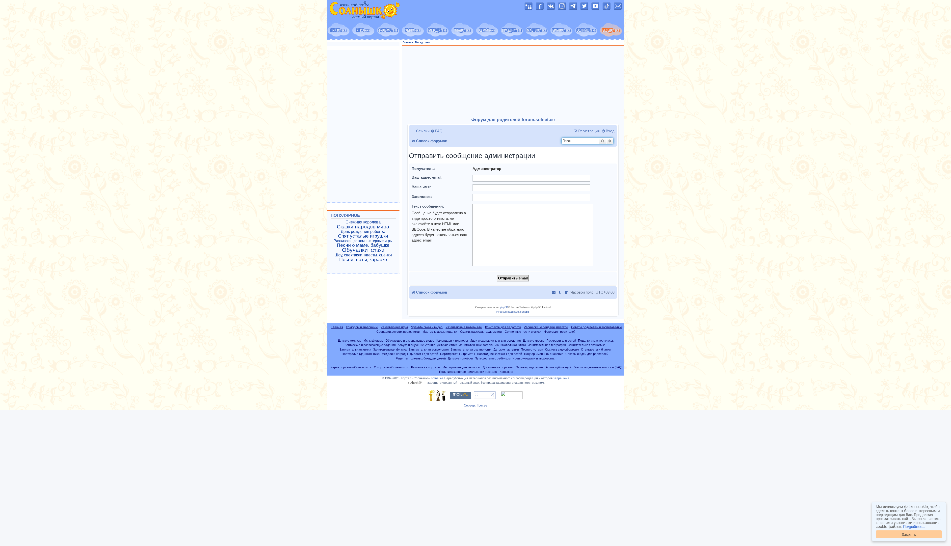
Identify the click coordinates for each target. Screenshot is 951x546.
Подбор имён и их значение (543, 353)
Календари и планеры (452, 340)
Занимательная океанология (471, 349)
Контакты (506, 372)
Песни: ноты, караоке (363, 259)
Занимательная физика (390, 349)
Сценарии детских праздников (398, 331)
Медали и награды (395, 353)
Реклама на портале (425, 367)
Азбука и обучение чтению (416, 345)
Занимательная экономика (587, 345)
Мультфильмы (374, 340)
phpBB (504, 307)
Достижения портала (498, 367)
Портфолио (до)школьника (361, 353)
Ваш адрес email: (427, 177)
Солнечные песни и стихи (523, 331)
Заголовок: (422, 196)
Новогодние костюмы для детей (499, 353)
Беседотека (422, 42)
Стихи (377, 250)
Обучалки (355, 250)
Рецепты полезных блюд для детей (421, 358)
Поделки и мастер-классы (596, 340)
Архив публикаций (558, 367)
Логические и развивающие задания (370, 345)
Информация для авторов (461, 367)
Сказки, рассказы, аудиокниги (481, 331)
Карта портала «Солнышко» (351, 367)
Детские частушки (506, 349)
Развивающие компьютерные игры (363, 241)
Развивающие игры (394, 327)
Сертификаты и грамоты (457, 353)
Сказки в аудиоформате (562, 349)
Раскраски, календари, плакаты (546, 327)
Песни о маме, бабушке (363, 245)
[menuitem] (437, 131)
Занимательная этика (510, 345)
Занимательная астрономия (429, 349)
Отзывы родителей (529, 367)
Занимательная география (547, 345)
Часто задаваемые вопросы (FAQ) (598, 367)
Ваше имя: (421, 187)
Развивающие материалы (464, 327)
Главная (408, 42)
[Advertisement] (513, 81)
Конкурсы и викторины (362, 327)
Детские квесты (534, 340)
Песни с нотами (532, 349)
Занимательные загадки (476, 345)
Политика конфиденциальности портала (468, 372)
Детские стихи (447, 345)
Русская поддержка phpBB (512, 311)
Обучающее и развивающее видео (410, 340)
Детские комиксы (350, 340)
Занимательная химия (355, 349)
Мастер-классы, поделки (440, 331)
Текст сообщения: (428, 206)
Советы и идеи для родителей (586, 353)
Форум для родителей (560, 331)
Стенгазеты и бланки (596, 349)
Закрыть (909, 534)
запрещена (561, 378)
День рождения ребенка (363, 231)
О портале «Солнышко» (391, 367)
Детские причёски (460, 358)
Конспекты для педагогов (503, 327)
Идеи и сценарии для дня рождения (495, 340)
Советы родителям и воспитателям (596, 327)
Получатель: (423, 168)
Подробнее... (914, 526)
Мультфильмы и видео (427, 327)
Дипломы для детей (424, 353)
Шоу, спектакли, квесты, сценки (363, 255)
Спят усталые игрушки (363, 236)
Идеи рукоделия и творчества (533, 358)
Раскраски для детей (561, 340)
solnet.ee (437, 378)
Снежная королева (363, 222)
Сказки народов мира (363, 226)
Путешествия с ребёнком (492, 358)
